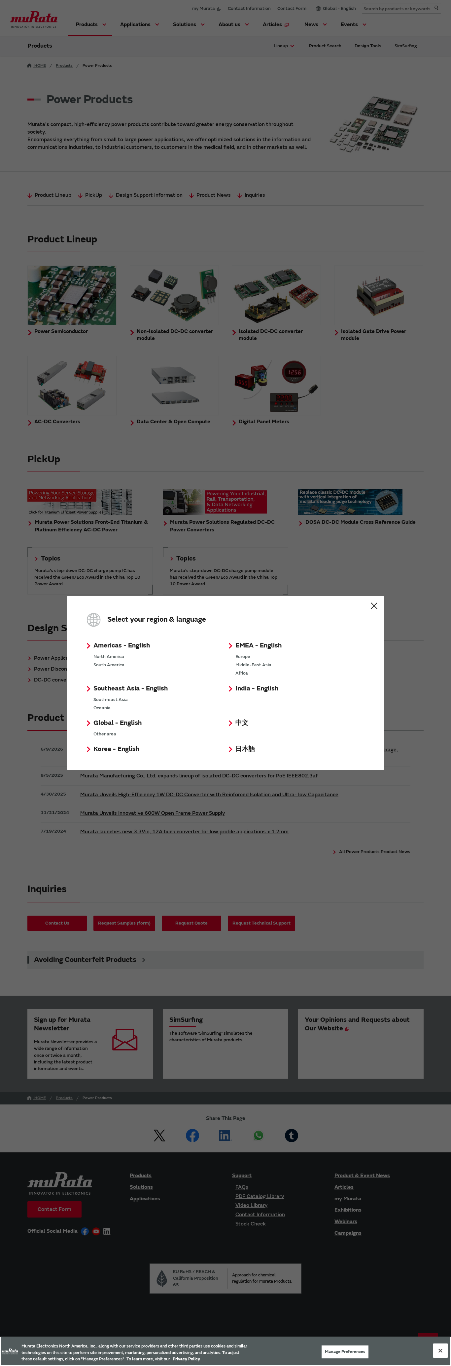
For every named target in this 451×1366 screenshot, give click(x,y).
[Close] (440, 1350)
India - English (256, 688)
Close (374, 605)
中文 (242, 723)
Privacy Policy (186, 1359)
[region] (225, 1351)
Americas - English (121, 645)
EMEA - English (258, 645)
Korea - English (116, 749)
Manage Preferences (345, 1351)
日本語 (245, 749)
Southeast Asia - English (130, 688)
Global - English (117, 723)
